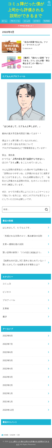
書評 (5, 316)
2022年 (12, 435)
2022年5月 (8, 360)
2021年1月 (8, 401)
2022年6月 (8, 352)
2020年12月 (8, 410)
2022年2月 (8, 385)
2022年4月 (8, 368)
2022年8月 (8, 336)
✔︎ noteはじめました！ (26, 26)
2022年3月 (8, 377)
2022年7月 (8, 344)
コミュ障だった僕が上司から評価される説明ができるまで (26, 9)
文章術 (6, 308)
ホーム (4, 21)
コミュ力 (27, 21)
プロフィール (15, 21)
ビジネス (37, 21)
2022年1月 (8, 393)
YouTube (47, 21)
